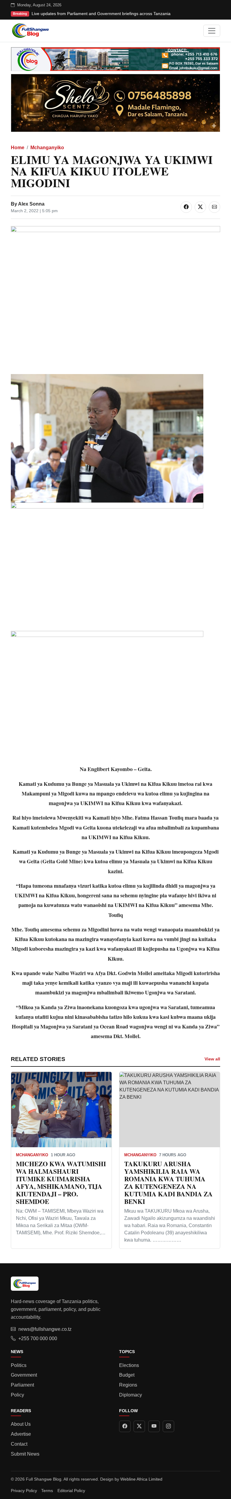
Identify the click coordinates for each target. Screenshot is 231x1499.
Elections (129, 1365)
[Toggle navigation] (211, 31)
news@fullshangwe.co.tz (45, 1329)
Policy (17, 1394)
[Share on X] (200, 207)
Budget (126, 1375)
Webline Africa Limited (141, 1479)
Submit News (25, 1453)
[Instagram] (168, 1426)
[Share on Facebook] (186, 207)
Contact (19, 1444)
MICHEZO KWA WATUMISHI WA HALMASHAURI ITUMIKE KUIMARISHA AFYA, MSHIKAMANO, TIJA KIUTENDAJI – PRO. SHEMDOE (61, 1182)
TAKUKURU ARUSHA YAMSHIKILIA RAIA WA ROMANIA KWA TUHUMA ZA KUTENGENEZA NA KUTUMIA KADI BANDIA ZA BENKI (168, 1182)
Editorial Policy (71, 1490)
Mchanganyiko (47, 147)
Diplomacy (130, 1394)
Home (17, 147)
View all (212, 1059)
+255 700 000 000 (37, 1338)
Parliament (22, 1384)
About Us (21, 1424)
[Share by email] (214, 207)
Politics (18, 1365)
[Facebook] (125, 1426)
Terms (47, 1490)
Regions (128, 1384)
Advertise (21, 1434)
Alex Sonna (31, 203)
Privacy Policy (24, 1490)
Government (24, 1375)
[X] (139, 1426)
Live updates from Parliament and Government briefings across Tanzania (101, 13)
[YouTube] (154, 1426)
